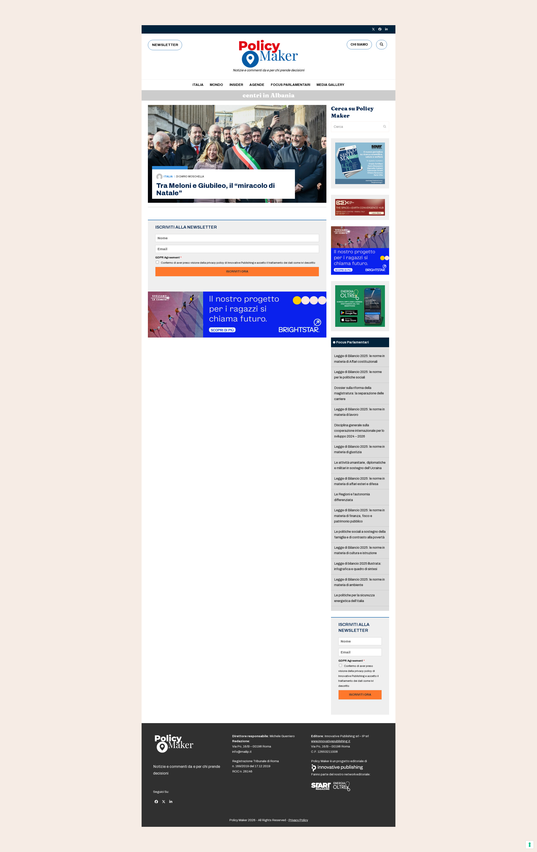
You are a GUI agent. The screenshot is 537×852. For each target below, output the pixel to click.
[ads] (237, 336)
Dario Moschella (191, 176)
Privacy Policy (298, 820)
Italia (168, 176)
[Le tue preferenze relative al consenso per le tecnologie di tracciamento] (530, 845)
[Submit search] (384, 127)
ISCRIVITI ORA (237, 271)
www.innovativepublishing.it (330, 741)
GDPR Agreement (168, 257)
